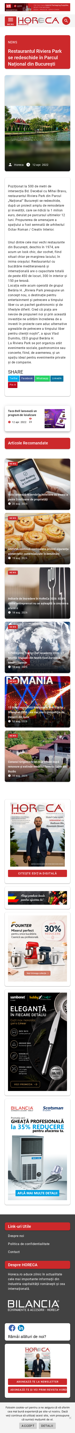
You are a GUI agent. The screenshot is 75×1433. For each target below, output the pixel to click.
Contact (14, 1252)
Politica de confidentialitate (29, 1244)
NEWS (12, 42)
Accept (28, 1425)
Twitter (14, 378)
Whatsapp (42, 378)
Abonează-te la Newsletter (37, 1381)
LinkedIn (57, 378)
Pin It (13, 384)
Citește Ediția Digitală (37, 873)
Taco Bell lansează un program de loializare (22, 413)
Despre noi (16, 1236)
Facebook (27, 378)
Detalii (47, 1425)
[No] (70, 1418)
